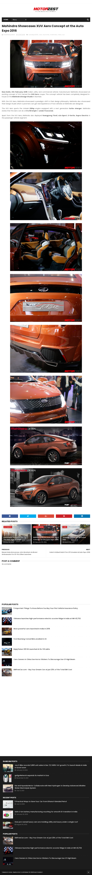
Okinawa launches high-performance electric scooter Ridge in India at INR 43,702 (47, 618)
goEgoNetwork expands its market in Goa (32, 775)
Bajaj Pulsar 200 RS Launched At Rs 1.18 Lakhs (32, 649)
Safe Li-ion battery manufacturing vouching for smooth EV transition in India (46, 812)
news (59, 35)
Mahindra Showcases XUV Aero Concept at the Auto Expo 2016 (46, 538)
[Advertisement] (18, 712)
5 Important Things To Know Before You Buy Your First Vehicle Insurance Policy (46, 608)
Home (6, 20)
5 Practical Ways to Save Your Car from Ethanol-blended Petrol (41, 801)
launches (46, 35)
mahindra (53, 35)
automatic (7, 527)
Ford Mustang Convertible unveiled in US (30, 639)
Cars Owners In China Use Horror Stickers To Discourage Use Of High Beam (44, 659)
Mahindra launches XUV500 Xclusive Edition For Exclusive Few (74, 537)
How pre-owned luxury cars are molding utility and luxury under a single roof (46, 822)
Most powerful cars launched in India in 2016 (32, 629)
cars (40, 35)
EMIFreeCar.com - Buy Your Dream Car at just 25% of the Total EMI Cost (43, 669)
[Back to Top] (88, 872)
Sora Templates (14, 872)
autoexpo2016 (33, 35)
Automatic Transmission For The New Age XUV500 (14, 538)
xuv (63, 35)
